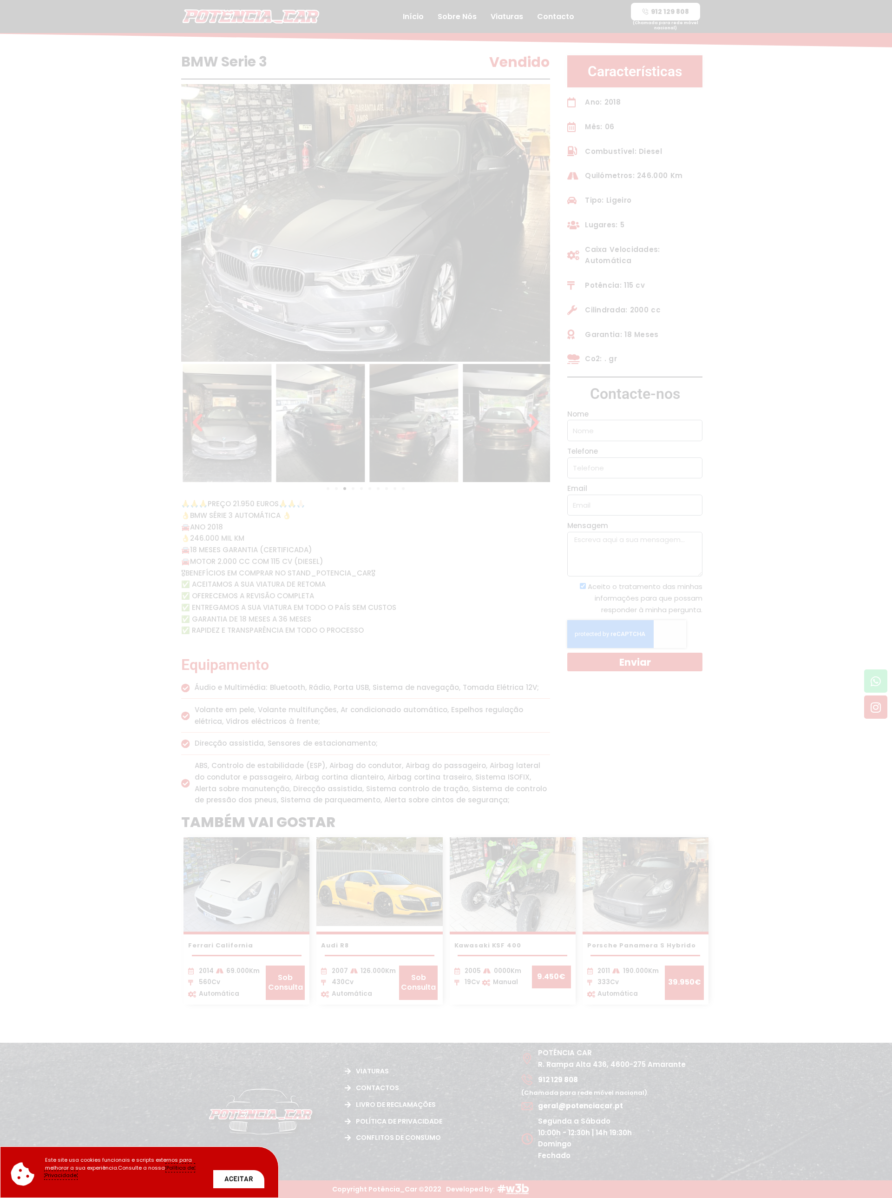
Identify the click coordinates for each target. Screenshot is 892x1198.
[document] (446, 599)
